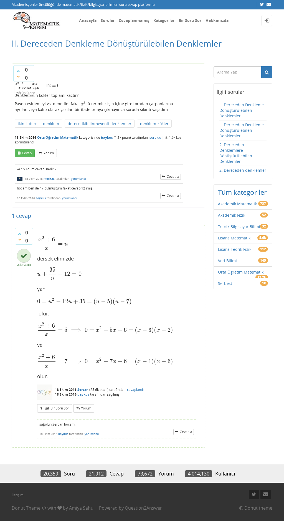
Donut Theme (26, 508)
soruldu (155, 137)
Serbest (225, 283)
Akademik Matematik (237, 203)
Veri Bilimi (227, 260)
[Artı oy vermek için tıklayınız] (18, 71)
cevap (27, 153)
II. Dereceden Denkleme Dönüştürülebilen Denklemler (241, 110)
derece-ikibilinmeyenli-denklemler (99, 123)
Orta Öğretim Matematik (57, 137)
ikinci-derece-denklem (38, 123)
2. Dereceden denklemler (242, 170)
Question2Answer (143, 508)
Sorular (108, 20)
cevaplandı (135, 389)
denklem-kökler (154, 123)
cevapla (173, 176)
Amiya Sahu (81, 508)
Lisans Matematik (234, 238)
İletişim (18, 494)
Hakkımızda (217, 20)
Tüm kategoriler (242, 192)
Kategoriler (163, 20)
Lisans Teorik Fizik (234, 249)
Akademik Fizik (231, 215)
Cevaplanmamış (134, 20)
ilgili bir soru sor (56, 408)
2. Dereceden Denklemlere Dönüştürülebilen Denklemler (235, 153)
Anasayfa (88, 20)
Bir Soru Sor (190, 20)
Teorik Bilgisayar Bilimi (239, 226)
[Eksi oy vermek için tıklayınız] (18, 76)
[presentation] (37, 85)
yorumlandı (78, 179)
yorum (49, 153)
